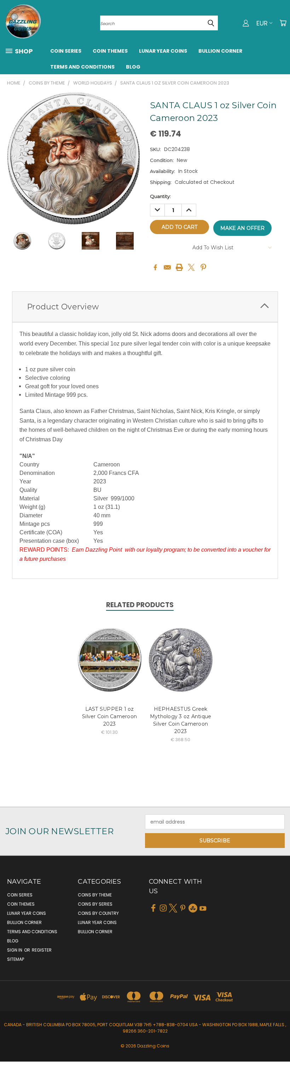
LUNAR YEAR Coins (163, 50)
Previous (279, 1047)
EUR (262, 23)
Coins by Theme (95, 895)
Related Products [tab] (140, 605)
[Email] (167, 267)
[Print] (179, 267)
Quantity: (160, 196)
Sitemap (15, 959)
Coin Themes (110, 50)
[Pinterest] (203, 267)
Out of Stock (180, 665)
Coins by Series (95, 904)
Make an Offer (242, 228)
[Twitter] (191, 267)
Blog (133, 66)
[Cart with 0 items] (282, 23)
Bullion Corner (220, 50)
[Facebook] (155, 267)
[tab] (145, 306)
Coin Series (65, 50)
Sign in (15, 950)
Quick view (109, 652)
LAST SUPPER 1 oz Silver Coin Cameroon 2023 (109, 716)
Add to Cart (109, 665)
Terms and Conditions (82, 66)
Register (42, 950)
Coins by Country (98, 913)
